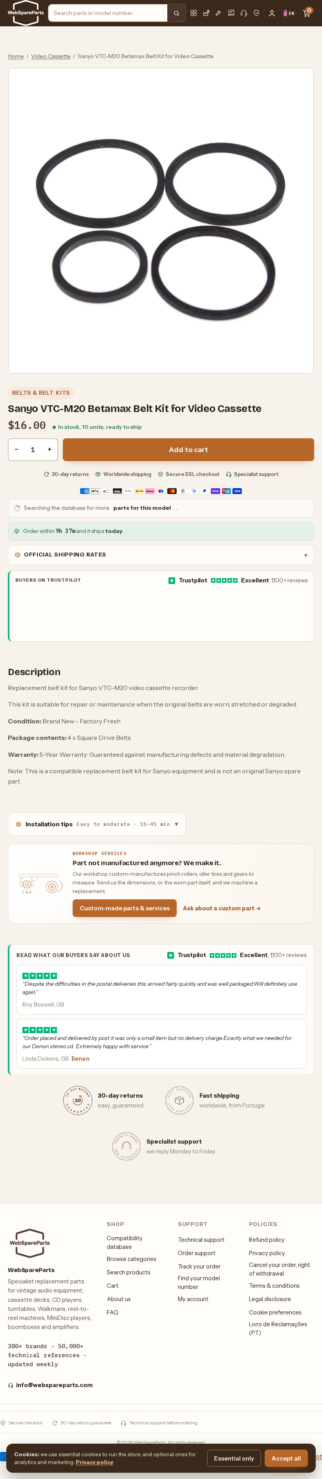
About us (119, 1299)
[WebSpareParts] (26, 13)
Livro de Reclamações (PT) (278, 1328)
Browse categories (131, 1259)
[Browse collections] (193, 13)
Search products (128, 1272)
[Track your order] (206, 13)
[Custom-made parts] (219, 13)
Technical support (201, 1239)
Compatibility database (125, 1242)
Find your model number (199, 1282)
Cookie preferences (275, 1312)
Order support (197, 1253)
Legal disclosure (270, 1299)
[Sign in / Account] (272, 13)
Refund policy (267, 1239)
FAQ (112, 1312)
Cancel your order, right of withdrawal (279, 1269)
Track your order (199, 1266)
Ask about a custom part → (222, 908)
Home (16, 56)
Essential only (234, 1458)
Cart (113, 1285)
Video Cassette (51, 56)
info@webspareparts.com (54, 1385)
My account (193, 1299)
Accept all (286, 1458)
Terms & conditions (274, 1285)
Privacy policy (267, 1253)
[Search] (176, 13)
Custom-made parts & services (125, 908)
